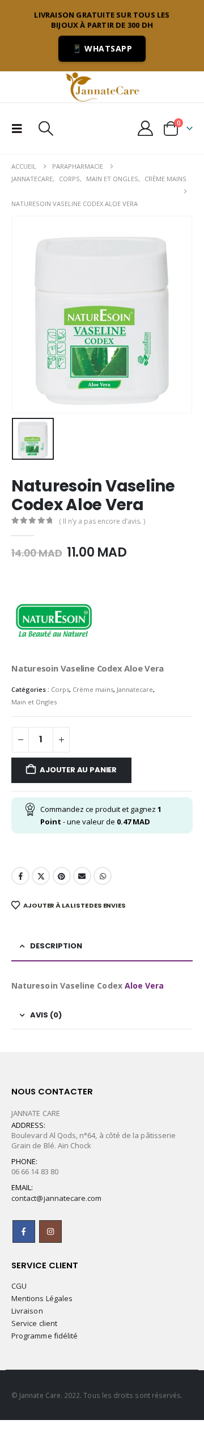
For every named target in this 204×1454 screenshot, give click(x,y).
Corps (60, 689)
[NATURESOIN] (53, 618)
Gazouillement (41, 876)
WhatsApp (103, 876)
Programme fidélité (44, 1336)
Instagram (50, 1231)
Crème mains (93, 689)
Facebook (20, 876)
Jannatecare (135, 689)
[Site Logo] (102, 86)
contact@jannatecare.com (56, 1198)
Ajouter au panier (78, 769)
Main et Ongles (34, 702)
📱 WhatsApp (102, 48)
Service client (34, 1323)
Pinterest (62, 876)
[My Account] (146, 128)
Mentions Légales (42, 1298)
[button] (20, 128)
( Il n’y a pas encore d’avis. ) (102, 521)
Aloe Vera (144, 985)
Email (82, 876)
